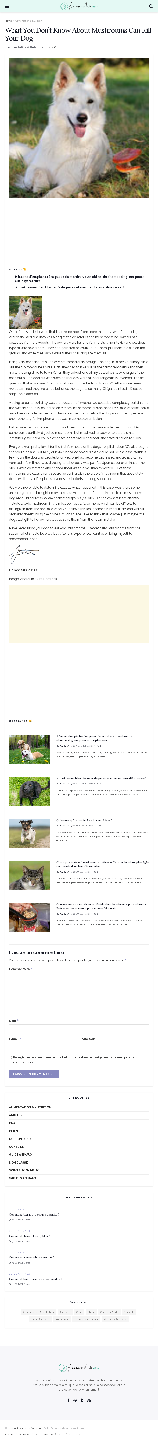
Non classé (18, 1162)
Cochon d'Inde (21, 1139)
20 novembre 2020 (83, 826)
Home (8, 20)
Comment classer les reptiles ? (29, 1236)
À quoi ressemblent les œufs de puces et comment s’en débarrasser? (69, 287)
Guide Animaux (20, 1154)
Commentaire (21, 969)
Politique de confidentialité (51, 1434)
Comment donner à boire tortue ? (31, 1257)
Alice (63, 746)
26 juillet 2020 (81, 914)
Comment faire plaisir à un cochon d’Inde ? (37, 1279)
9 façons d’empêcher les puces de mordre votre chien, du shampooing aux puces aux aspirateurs (94, 738)
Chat (13, 1123)
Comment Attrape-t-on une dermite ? (34, 1214)
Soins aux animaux (24, 1170)
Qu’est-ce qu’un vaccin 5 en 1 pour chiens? (84, 820)
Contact (76, 1434)
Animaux (15, 1115)
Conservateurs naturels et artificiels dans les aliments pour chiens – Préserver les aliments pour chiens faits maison (101, 906)
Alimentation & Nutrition (28, 20)
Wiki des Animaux (22, 1178)
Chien (13, 1131)
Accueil (9, 1434)
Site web (88, 1039)
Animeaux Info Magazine (28, 1428)
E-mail (15, 1039)
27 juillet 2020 (81, 872)
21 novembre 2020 (83, 746)
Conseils (16, 1146)
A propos (24, 1434)
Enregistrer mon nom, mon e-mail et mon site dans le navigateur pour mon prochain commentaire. (75, 1060)
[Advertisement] (79, 231)
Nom (14, 1021)
